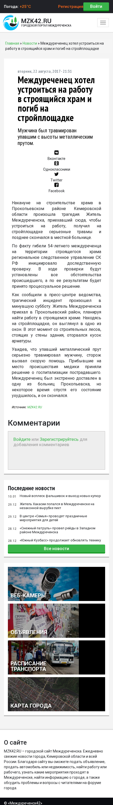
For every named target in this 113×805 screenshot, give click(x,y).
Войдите (21, 439)
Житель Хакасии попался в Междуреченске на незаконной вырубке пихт (51, 506)
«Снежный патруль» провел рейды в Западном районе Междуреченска (51, 530)
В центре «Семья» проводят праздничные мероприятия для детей (47, 518)
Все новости (56, 548)
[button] (56, 155)
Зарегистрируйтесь (59, 439)
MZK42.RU (34, 407)
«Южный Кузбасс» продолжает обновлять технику (54, 540)
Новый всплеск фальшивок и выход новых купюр (54, 496)
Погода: (17, 6)
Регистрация (70, 6)
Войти (96, 6)
